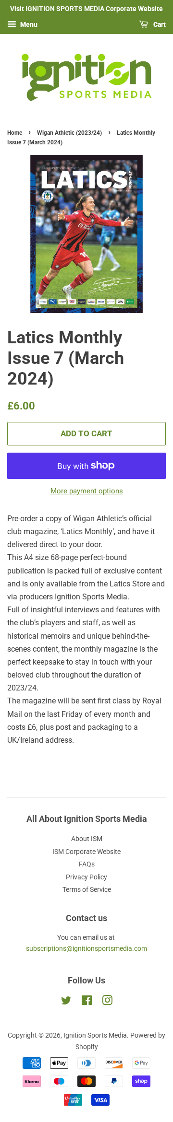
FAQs (87, 864)
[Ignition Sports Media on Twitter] (66, 1002)
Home (14, 132)
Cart (159, 24)
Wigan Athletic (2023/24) (69, 132)
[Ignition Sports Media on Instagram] (107, 1002)
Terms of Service (86, 889)
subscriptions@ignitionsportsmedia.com (86, 948)
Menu (28, 24)
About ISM (86, 838)
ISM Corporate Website (86, 851)
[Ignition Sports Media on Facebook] (86, 1002)
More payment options (86, 491)
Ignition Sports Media (95, 1035)
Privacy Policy (86, 877)
